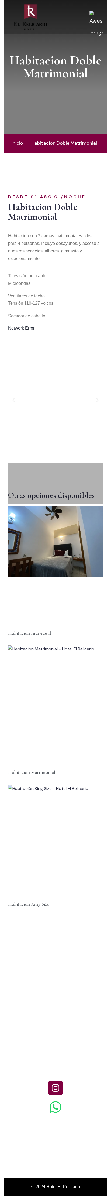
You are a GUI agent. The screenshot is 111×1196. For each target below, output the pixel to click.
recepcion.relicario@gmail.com (55, 1137)
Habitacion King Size (28, 904)
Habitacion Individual (29, 633)
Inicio (17, 143)
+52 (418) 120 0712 (55, 1067)
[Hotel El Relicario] (30, 17)
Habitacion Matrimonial (31, 772)
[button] (13, 400)
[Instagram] (55, 1088)
